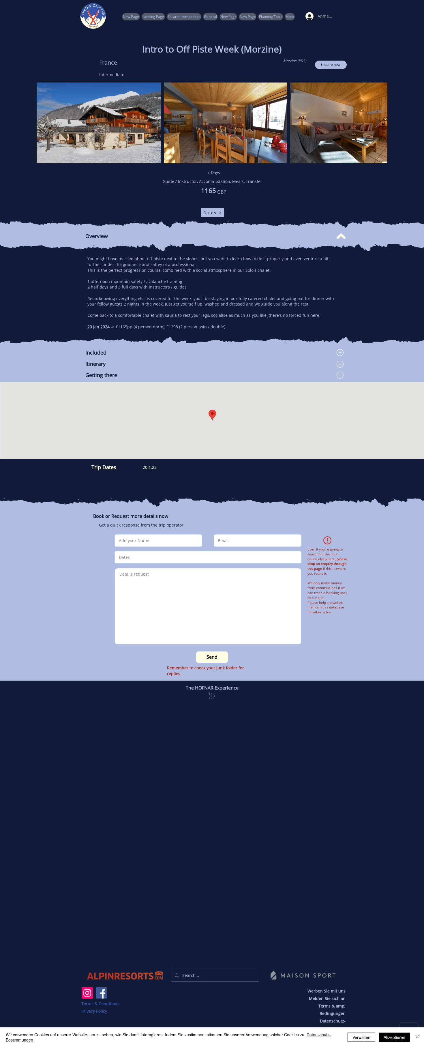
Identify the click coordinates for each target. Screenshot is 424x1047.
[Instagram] (87, 993)
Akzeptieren (394, 1037)
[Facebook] (101, 993)
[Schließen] (417, 1037)
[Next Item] (377, 123)
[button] (270, 16)
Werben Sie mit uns (326, 991)
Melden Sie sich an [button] (327, 998)
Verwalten (361, 1037)
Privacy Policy (94, 1011)
